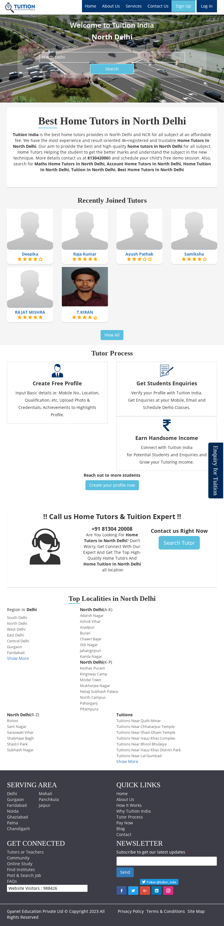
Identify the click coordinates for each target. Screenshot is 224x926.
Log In (207, 6)
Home (90, 6)
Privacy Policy (131, 911)
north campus (93, 697)
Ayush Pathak (139, 254)
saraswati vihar (20, 732)
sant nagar (16, 726)
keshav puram (92, 668)
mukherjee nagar (95, 685)
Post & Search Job (24, 875)
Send (125, 872)
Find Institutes (21, 869)
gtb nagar (89, 644)
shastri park (17, 744)
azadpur (87, 627)
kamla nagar (91, 656)
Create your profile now (112, 485)
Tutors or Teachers (25, 852)
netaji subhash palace (99, 691)
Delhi (12, 793)
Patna (12, 823)
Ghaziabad (17, 817)
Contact (123, 834)
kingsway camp (93, 674)
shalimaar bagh (20, 738)
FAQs (12, 881)
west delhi (16, 629)
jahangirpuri (90, 650)
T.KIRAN (84, 312)
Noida (13, 811)
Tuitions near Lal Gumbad (139, 755)
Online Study (19, 863)
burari (85, 633)
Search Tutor (179, 542)
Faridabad (17, 805)
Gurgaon (15, 799)
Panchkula (49, 799)
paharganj (88, 703)
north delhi (17, 623)
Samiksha (194, 254)
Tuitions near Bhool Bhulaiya (141, 744)
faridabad (15, 652)
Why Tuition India (133, 811)
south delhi (17, 617)
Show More (18, 658)
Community (18, 858)
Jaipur (44, 805)
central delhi (18, 641)
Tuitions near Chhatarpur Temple (145, 726)
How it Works (129, 805)
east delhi (15, 635)
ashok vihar (90, 621)
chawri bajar (91, 638)
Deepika (30, 254)
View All (112, 335)
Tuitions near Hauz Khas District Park (148, 749)
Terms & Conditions (165, 911)
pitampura (89, 709)
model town (90, 679)
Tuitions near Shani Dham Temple (145, 732)
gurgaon (14, 646)
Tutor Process (129, 817)
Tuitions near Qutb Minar (138, 720)
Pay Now (124, 823)
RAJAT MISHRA (30, 312)
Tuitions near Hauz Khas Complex (145, 738)
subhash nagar (20, 749)
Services (134, 6)
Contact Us (158, 6)
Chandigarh (18, 828)
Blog (120, 828)
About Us (111, 6)
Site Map (196, 911)
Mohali (45, 793)
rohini (12, 720)
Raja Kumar (84, 254)
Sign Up (183, 6)
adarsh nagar (92, 615)
